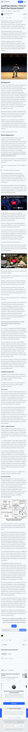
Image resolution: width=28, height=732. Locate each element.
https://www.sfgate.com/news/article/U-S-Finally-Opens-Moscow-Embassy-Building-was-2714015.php (13, 323)
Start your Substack (10, 726)
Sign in (25, 1)
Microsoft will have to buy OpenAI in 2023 (10, 674)
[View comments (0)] (7, 18)
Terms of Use (13, 712)
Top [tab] (2, 670)
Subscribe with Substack (15, 708)
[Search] (25, 670)
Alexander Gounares (8, 13)
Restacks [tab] (10, 654)
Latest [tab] (6, 670)
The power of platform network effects (9, 677)
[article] (14, 677)
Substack (8, 729)
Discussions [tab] (11, 670)
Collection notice (20, 722)
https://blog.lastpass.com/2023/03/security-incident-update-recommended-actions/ (13, 155)
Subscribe (20, 1)
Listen (25, 14)
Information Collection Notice (10, 714)
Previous (5, 644)
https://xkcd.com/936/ (6, 497)
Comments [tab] (4, 654)
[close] (24, 685)
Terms (14, 722)
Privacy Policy (20, 714)
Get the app (20, 726)
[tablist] (6, 654)
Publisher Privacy (20, 721)
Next (24, 644)
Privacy (10, 722)
